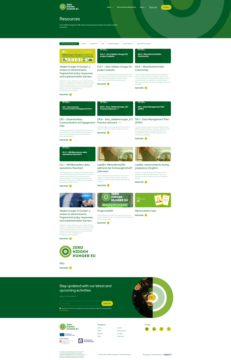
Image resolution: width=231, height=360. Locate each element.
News (142, 7)
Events (119, 328)
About (109, 7)
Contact (166, 7)
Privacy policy (64, 310)
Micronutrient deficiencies (126, 7)
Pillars (99, 331)
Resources (153, 7)
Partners (100, 333)
